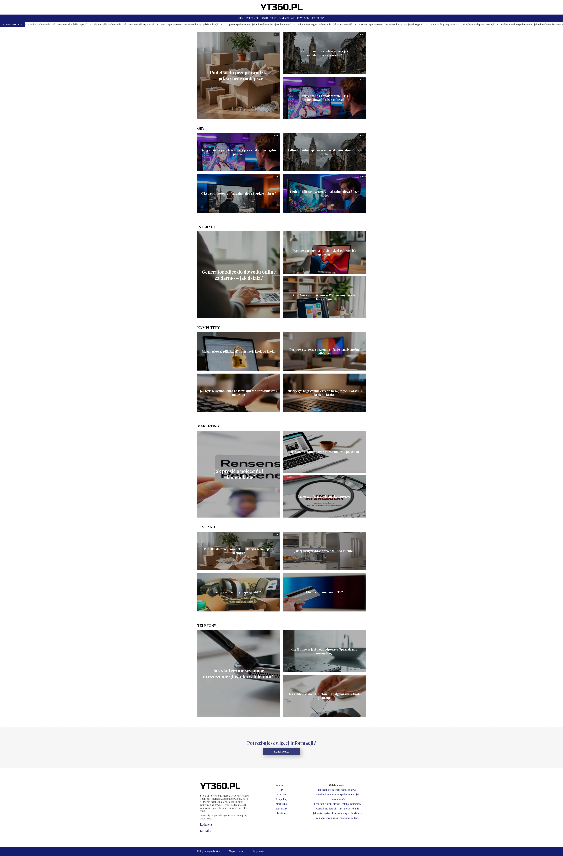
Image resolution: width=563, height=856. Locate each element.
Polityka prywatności (208, 851)
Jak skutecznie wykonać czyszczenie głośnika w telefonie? (239, 673)
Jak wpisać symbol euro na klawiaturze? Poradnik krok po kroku (238, 393)
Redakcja (206, 824)
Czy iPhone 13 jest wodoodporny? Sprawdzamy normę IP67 (324, 651)
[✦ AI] (255, 117)
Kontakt (205, 831)
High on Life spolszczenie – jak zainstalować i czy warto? (324, 193)
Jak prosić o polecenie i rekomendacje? (238, 474)
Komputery (268, 18)
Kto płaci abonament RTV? (324, 592)
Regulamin (258, 851)
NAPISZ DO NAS (281, 751)
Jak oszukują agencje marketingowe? (324, 496)
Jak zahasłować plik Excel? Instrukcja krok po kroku (238, 351)
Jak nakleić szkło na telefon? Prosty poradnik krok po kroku (324, 696)
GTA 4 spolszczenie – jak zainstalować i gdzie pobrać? (87, 24)
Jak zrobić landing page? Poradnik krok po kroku (324, 452)
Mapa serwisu (236, 851)
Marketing (286, 18)
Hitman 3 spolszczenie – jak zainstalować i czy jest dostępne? (288, 24)
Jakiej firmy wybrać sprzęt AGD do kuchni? (324, 551)
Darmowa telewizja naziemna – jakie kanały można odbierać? (324, 351)
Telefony (318, 18)
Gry (240, 18)
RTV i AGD (303, 18)
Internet (252, 18)
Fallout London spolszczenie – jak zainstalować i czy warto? (430, 24)
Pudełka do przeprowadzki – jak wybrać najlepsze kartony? (359, 24)
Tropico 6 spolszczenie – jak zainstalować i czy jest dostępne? (155, 24)
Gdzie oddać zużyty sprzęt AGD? (238, 592)
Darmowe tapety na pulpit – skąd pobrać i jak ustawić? (324, 252)
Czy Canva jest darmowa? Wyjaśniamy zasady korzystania (324, 297)
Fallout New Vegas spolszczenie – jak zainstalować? (222, 24)
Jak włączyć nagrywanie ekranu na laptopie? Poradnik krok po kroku (324, 393)
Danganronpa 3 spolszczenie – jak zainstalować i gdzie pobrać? (502, 24)
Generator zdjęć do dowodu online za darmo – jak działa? (239, 275)
